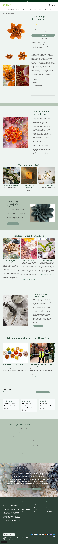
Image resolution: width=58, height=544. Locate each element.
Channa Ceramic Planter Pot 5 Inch (47, 274)
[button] (34, 24)
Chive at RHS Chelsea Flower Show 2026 (41, 365)
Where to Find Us (49, 505)
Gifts (35, 9)
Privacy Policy (5, 539)
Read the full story (6, 375)
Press (47, 507)
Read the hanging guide (12, 223)
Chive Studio (7, 537)
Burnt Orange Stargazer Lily (10, 13)
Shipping (35, 505)
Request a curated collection (23, 488)
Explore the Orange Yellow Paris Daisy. (11, 281)
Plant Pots (18, 9)
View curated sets (36, 488)
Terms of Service (10, 539)
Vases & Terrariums (26, 509)
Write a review (43, 392)
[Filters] (51, 392)
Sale (50, 9)
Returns (35, 507)
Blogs (35, 511)
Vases (31, 9)
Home (4, 13)
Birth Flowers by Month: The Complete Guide (14, 365)
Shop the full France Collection (29, 279)
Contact (35, 509)
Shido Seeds (25, 9)
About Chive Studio (49, 504)
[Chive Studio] (7, 5)
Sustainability (48, 509)
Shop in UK (48, 513)
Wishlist (45, 9)
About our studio (38, 325)
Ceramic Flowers (10, 9)
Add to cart (43, 35)
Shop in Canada (49, 511)
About (40, 9)
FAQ (35, 504)
